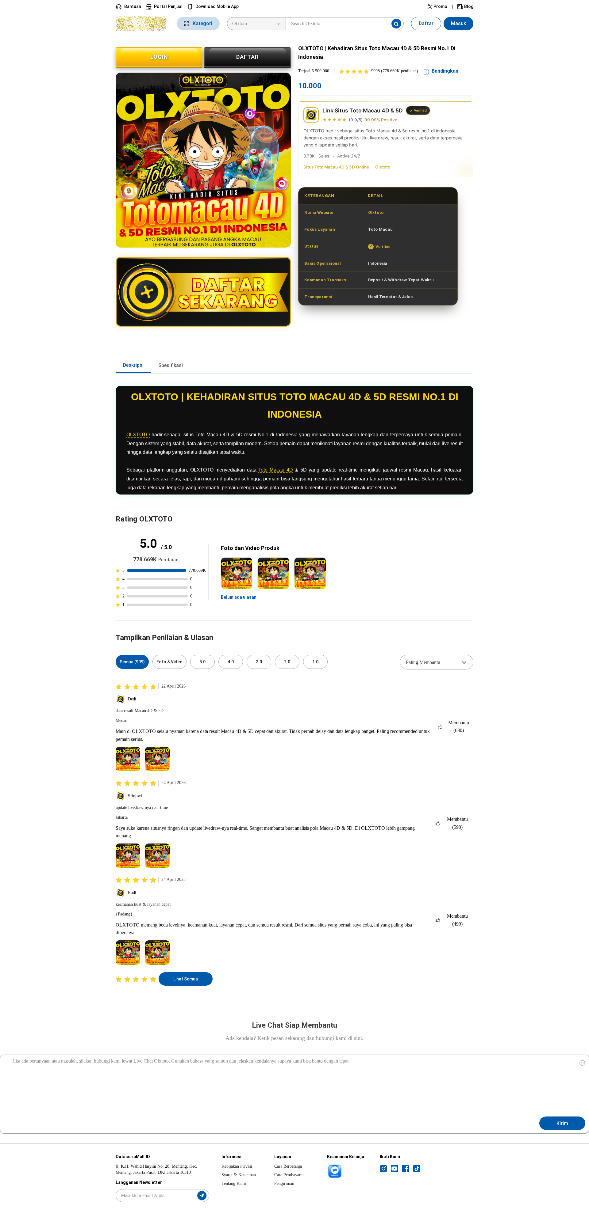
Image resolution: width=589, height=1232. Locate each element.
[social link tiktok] (416, 1168)
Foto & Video (169, 661)
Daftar (426, 23)
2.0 (287, 661)
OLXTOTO (138, 434)
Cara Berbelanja (288, 1166)
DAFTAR (247, 57)
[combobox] (436, 662)
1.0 (315, 661)
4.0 (231, 661)
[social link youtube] (394, 1168)
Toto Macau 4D (275, 469)
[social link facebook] (405, 1168)
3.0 (259, 661)
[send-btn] (202, 1195)
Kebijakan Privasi (236, 1166)
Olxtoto (382, 167)
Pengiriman (284, 1183)
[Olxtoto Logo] (142, 23)
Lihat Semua (185, 978)
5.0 (202, 661)
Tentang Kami (233, 1183)
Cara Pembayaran (289, 1175)
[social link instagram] (383, 1168)
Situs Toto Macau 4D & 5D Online (336, 167)
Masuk (458, 23)
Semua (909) (132, 661)
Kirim (562, 1123)
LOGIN (159, 57)
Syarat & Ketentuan (238, 1175)
